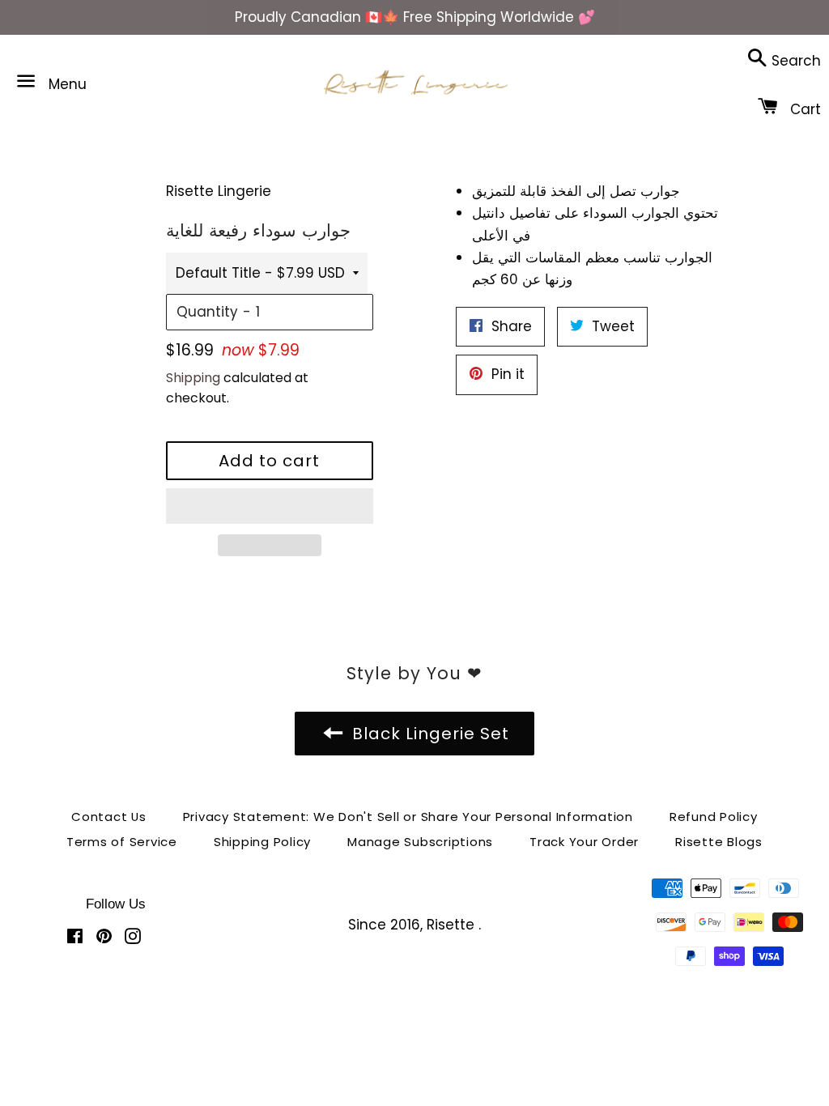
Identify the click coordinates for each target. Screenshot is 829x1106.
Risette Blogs (719, 841)
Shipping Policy (262, 841)
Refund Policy (714, 816)
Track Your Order (584, 841)
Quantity (207, 311)
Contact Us (109, 816)
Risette (452, 924)
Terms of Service (121, 841)
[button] (269, 506)
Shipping (193, 377)
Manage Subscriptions (420, 841)
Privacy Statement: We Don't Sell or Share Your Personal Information (408, 816)
